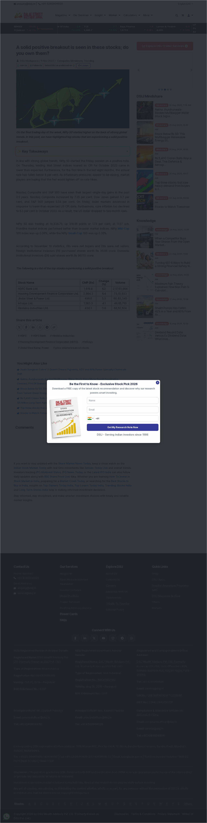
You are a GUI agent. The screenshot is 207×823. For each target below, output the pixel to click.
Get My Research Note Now (122, 427)
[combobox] (90, 418)
